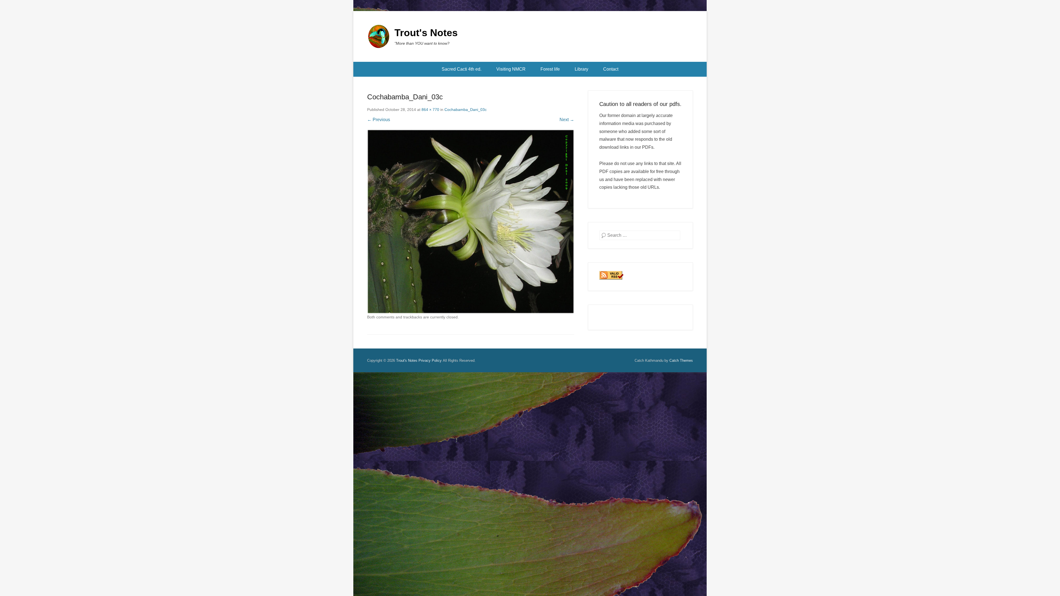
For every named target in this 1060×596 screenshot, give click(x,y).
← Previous (378, 119)
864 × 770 (430, 109)
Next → (567, 119)
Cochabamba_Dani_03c (465, 109)
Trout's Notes (426, 32)
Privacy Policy (430, 360)
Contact (610, 69)
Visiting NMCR (511, 69)
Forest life (550, 69)
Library (581, 69)
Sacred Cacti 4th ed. (461, 69)
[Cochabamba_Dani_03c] (470, 221)
